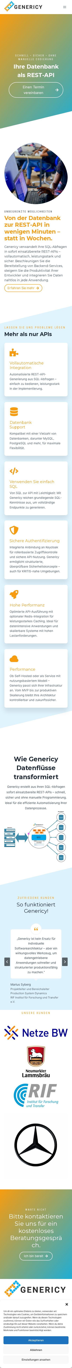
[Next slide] (65, 962)
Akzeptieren (36, 1340)
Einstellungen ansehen (36, 1359)
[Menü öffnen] (64, 7)
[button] (67, 1304)
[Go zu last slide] (7, 962)
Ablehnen (36, 1350)
